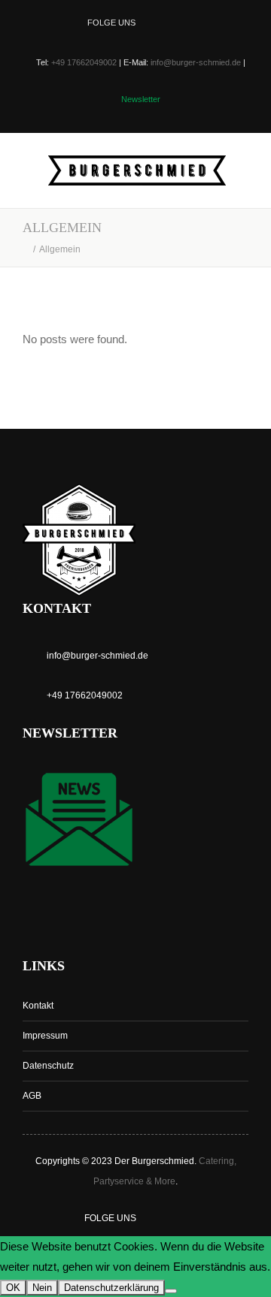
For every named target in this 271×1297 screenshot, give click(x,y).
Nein (42, 1287)
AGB (32, 1095)
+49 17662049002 (84, 62)
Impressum (45, 1035)
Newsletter (140, 99)
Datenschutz (48, 1065)
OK (13, 1287)
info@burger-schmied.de (196, 62)
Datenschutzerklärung (111, 1287)
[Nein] (171, 1291)
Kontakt (38, 1005)
